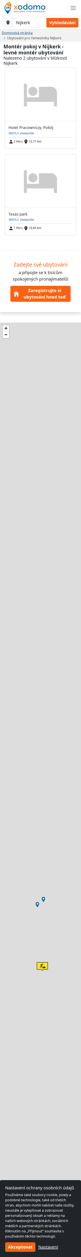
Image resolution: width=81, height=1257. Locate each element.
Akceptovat (20, 1247)
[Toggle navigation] (73, 8)
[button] (37, 904)
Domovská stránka (17, 32)
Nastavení (48, 1247)
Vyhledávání (62, 22)
